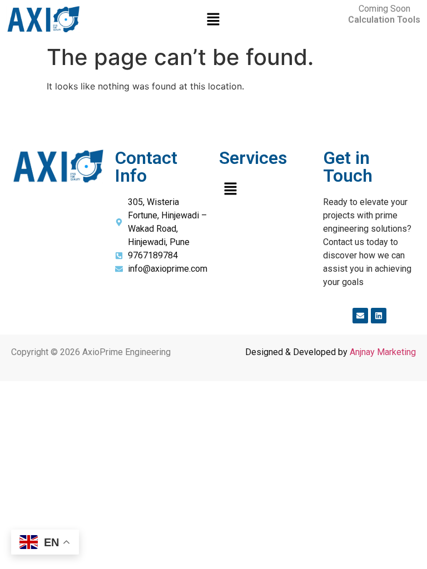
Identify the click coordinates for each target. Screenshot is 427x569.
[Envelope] (360, 315)
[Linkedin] (378, 315)
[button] (213, 20)
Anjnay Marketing (383, 352)
